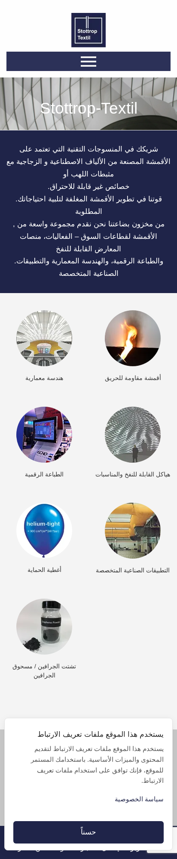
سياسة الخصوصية (139, 799)
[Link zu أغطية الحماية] (44, 530)
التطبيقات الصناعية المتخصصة (133, 570)
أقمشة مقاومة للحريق (133, 378)
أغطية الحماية (44, 570)
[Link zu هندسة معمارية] (44, 338)
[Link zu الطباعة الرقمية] (44, 434)
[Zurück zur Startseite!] (88, 30)
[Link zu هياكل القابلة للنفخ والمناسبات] (133, 434)
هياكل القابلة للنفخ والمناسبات (132, 474)
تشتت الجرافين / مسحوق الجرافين (44, 670)
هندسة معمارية (44, 378)
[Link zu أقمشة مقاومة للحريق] (133, 338)
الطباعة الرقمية (44, 474)
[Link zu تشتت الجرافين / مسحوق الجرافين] (44, 626)
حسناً (88, 832)
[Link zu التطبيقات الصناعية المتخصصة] (133, 530)
